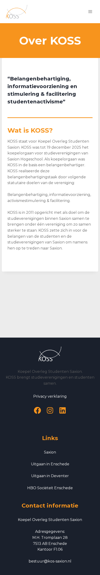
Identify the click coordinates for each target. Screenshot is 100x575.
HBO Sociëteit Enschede (50, 488)
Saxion (50, 452)
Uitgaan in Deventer (50, 476)
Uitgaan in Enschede (50, 464)
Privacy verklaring (50, 396)
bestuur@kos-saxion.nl (50, 561)
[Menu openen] (90, 11)
